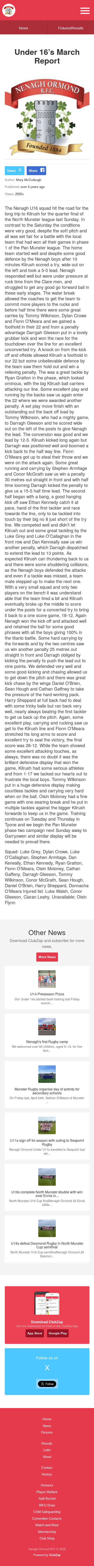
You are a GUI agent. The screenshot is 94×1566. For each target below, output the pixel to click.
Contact (46, 1467)
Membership (47, 1532)
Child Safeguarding (46, 1512)
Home (47, 1419)
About (47, 1457)
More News (47, 957)
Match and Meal (46, 1525)
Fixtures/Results (70, 28)
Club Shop (47, 1538)
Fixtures (47, 1432)
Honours (47, 1485)
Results (47, 1443)
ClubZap (55, 1555)
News (23, 28)
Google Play (58, 1333)
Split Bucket (47, 1498)
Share (33, 170)
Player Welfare (47, 1492)
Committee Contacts (47, 1518)
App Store (34, 1333)
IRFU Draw (47, 1505)
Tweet (11, 170)
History (47, 1474)
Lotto (47, 1450)
